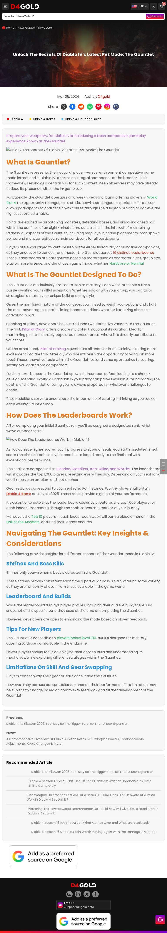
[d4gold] (25, 6)
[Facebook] (72, 107)
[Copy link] (116, 107)
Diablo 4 (17, 119)
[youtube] (70, 892)
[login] (153, 6)
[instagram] (79, 892)
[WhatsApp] (90, 107)
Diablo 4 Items (44, 119)
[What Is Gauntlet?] (163, 462)
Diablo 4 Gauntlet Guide (83, 119)
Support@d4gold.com (79, 907)
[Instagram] (107, 107)
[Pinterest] (98, 107)
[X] (64, 107)
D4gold (104, 96)
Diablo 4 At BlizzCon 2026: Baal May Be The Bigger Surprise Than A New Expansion (67, 723)
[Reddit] (81, 107)
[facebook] (96, 892)
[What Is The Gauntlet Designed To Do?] (163, 465)
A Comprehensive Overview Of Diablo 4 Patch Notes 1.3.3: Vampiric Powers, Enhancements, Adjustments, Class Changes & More (75, 741)
